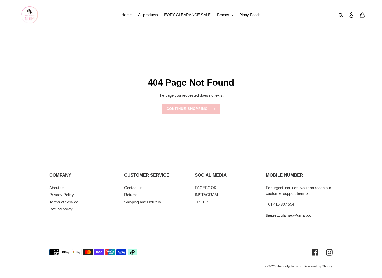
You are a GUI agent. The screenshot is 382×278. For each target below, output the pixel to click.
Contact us (133, 187)
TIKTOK (202, 202)
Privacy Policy (61, 194)
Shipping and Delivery (142, 202)
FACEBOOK (205, 187)
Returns (131, 194)
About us (56, 187)
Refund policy (61, 209)
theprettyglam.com (290, 266)
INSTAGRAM (206, 194)
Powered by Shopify (318, 266)
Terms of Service (63, 202)
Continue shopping (187, 109)
